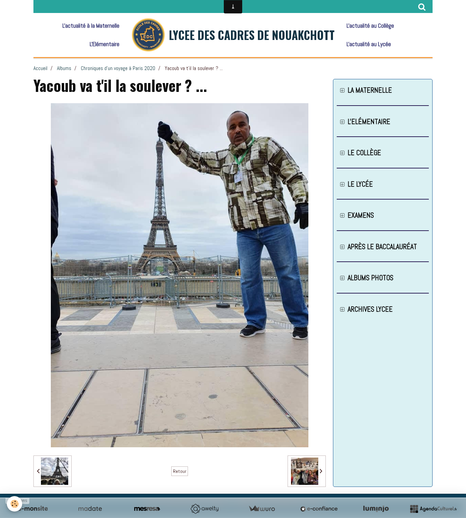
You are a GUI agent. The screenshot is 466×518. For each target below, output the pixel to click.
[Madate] (90, 509)
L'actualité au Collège (370, 25)
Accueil (40, 68)
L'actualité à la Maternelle (90, 25)
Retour (179, 471)
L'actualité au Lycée (369, 44)
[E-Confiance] (319, 509)
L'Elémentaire (104, 44)
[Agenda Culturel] (433, 509)
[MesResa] (147, 509)
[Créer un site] (32, 509)
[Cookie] (14, 504)
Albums (64, 68)
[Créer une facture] (261, 509)
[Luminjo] (376, 509)
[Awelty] (204, 509)
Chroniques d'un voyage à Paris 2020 (118, 68)
